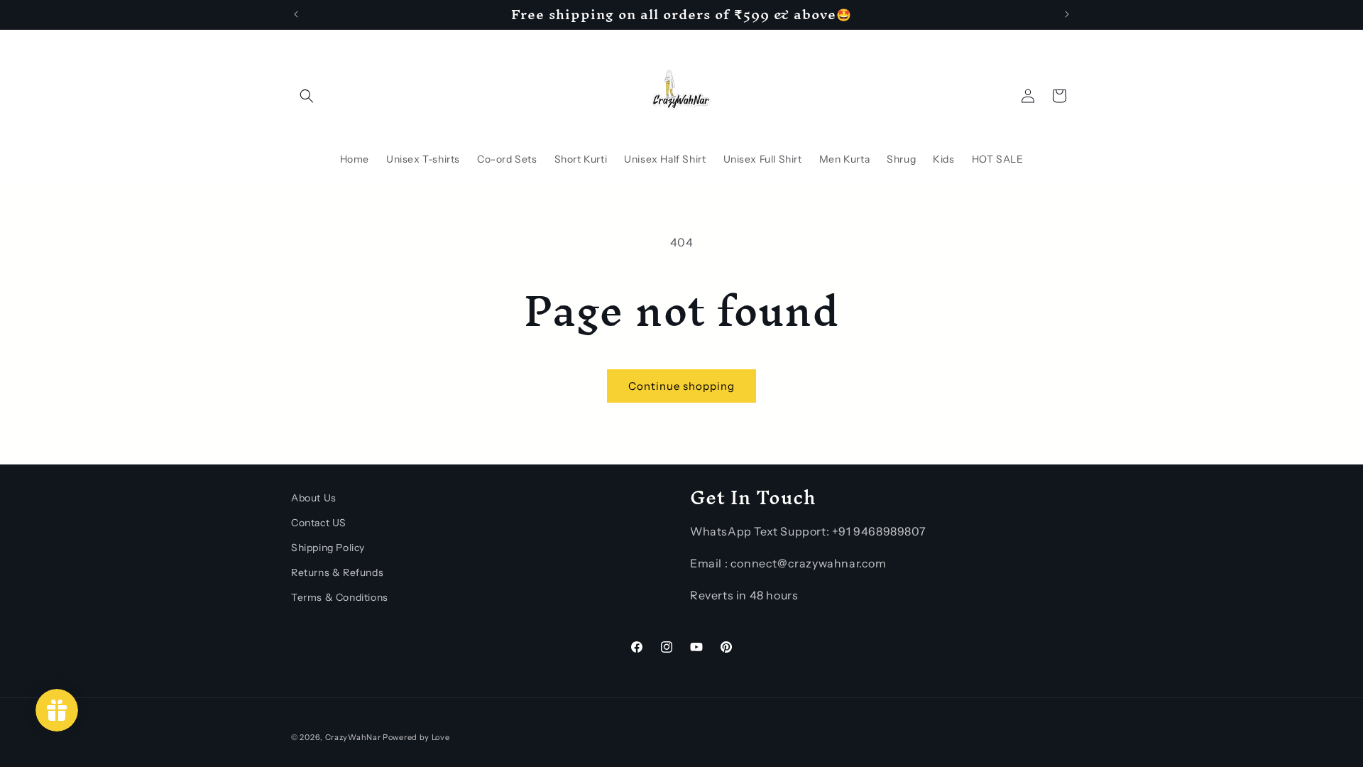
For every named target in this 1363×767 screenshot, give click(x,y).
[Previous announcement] (296, 14)
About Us (313, 497)
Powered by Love (416, 737)
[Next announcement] (1067, 14)
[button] (306, 95)
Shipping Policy (328, 547)
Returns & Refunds (337, 572)
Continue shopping (681, 386)
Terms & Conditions (339, 597)
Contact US (318, 522)
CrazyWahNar (353, 737)
